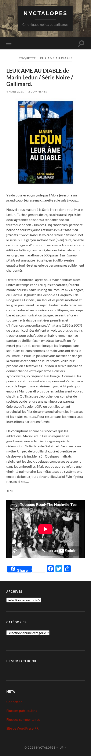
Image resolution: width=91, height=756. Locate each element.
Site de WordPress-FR (22, 728)
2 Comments (37, 91)
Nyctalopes (45, 13)
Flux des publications (21, 710)
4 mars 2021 (15, 91)
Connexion (14, 702)
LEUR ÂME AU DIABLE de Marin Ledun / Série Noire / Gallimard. (39, 77)
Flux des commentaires (23, 719)
